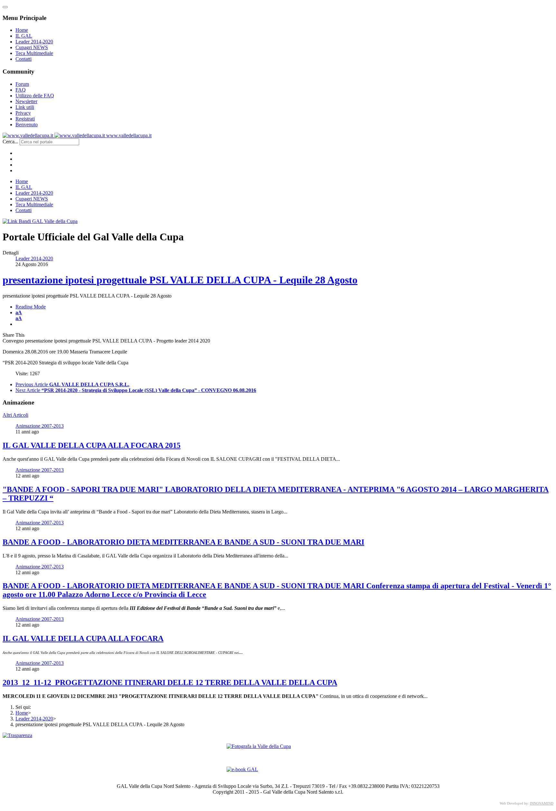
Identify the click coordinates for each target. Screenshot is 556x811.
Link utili (24, 107)
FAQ (20, 90)
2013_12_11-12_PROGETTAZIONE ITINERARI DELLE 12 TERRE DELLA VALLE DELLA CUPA (170, 682)
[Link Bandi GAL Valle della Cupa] (40, 221)
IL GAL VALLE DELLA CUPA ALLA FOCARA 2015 (92, 445)
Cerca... (10, 141)
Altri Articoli (15, 415)
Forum (22, 84)
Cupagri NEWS (31, 47)
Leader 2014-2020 (34, 41)
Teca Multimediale (34, 53)
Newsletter (26, 101)
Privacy (23, 113)
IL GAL (23, 36)
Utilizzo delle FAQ (34, 95)
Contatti (23, 59)
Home (21, 30)
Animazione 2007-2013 (39, 426)
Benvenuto (26, 124)
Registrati (25, 118)
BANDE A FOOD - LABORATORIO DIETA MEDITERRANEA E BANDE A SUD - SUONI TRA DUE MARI (183, 542)
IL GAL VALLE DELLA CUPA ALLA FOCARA (83, 638)
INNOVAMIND (541, 803)
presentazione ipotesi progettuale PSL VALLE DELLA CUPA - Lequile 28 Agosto (180, 280)
